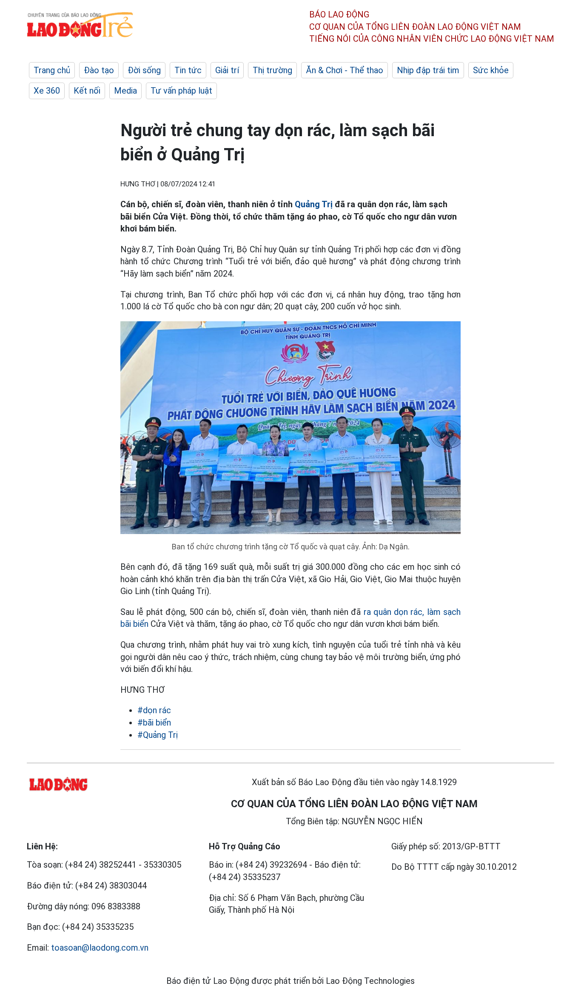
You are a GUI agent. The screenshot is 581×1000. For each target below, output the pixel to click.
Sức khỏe (491, 70)
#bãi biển (154, 722)
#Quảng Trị (157, 735)
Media (125, 91)
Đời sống (144, 70)
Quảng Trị (314, 204)
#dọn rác (154, 710)
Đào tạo (99, 70)
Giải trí (227, 70)
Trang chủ (52, 70)
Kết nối (87, 91)
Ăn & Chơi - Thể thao (344, 70)
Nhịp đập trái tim (428, 70)
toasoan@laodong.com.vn (99, 948)
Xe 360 (47, 91)
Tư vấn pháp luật (181, 91)
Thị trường (272, 70)
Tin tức (188, 70)
